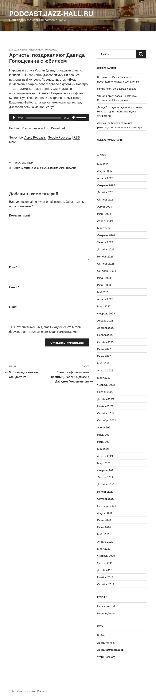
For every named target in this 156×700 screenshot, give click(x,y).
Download (58, 128)
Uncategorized (23, 162)
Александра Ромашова (43, 49)
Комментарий (19, 215)
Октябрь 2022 (105, 342)
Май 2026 (103, 164)
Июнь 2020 (104, 527)
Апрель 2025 (105, 178)
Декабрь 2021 (105, 399)
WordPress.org (106, 657)
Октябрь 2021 (105, 413)
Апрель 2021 (105, 456)
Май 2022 (103, 363)
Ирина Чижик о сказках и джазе (116, 88)
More (12, 142)
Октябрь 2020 (105, 498)
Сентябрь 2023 (106, 271)
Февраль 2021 (106, 470)
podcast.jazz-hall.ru (51, 13)
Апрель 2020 (105, 541)
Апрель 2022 (105, 370)
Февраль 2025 (106, 185)
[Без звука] (73, 117)
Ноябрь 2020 (105, 491)
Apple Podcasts (35, 137)
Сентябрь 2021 (106, 420)
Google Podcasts (59, 137)
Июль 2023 (104, 278)
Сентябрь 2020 (106, 506)
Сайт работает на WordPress (26, 691)
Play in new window (35, 128)
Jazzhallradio (30, 168)
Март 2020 (104, 548)
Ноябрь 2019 (105, 577)
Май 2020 (103, 534)
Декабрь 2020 (105, 484)
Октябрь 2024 (105, 199)
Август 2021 (104, 427)
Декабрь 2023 (105, 249)
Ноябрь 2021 (105, 406)
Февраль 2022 (106, 384)
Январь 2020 (105, 563)
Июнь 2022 (104, 356)
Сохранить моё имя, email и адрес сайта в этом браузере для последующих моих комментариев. (45, 329)
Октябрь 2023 (105, 263)
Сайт (13, 307)
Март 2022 (104, 377)
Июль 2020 (104, 520)
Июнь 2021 (104, 441)
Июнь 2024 (104, 214)
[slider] (81, 117)
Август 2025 (104, 171)
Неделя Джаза (106, 613)
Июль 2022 (104, 349)
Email (14, 287)
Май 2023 (103, 292)
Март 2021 (104, 463)
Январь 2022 (105, 392)
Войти (101, 635)
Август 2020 (104, 513)
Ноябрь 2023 (105, 256)
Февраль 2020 (106, 555)
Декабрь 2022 (105, 328)
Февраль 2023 (106, 313)
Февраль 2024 (106, 235)
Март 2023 (104, 306)
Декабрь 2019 (105, 570)
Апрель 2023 (105, 299)
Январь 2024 (105, 242)
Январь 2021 (105, 477)
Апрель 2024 (105, 221)
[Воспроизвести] (14, 117)
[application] (49, 117)
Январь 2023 (105, 320)
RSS (76, 137)
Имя (13, 267)
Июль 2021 (104, 434)
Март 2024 (104, 228)
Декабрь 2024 (105, 192)
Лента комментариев (110, 649)
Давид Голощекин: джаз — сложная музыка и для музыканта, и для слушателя (119, 111)
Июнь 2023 (104, 285)
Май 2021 (103, 449)
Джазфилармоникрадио (61, 168)
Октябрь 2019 (105, 584)
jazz (17, 168)
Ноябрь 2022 (105, 335)
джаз (43, 168)
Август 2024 (104, 206)
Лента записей (106, 642)
